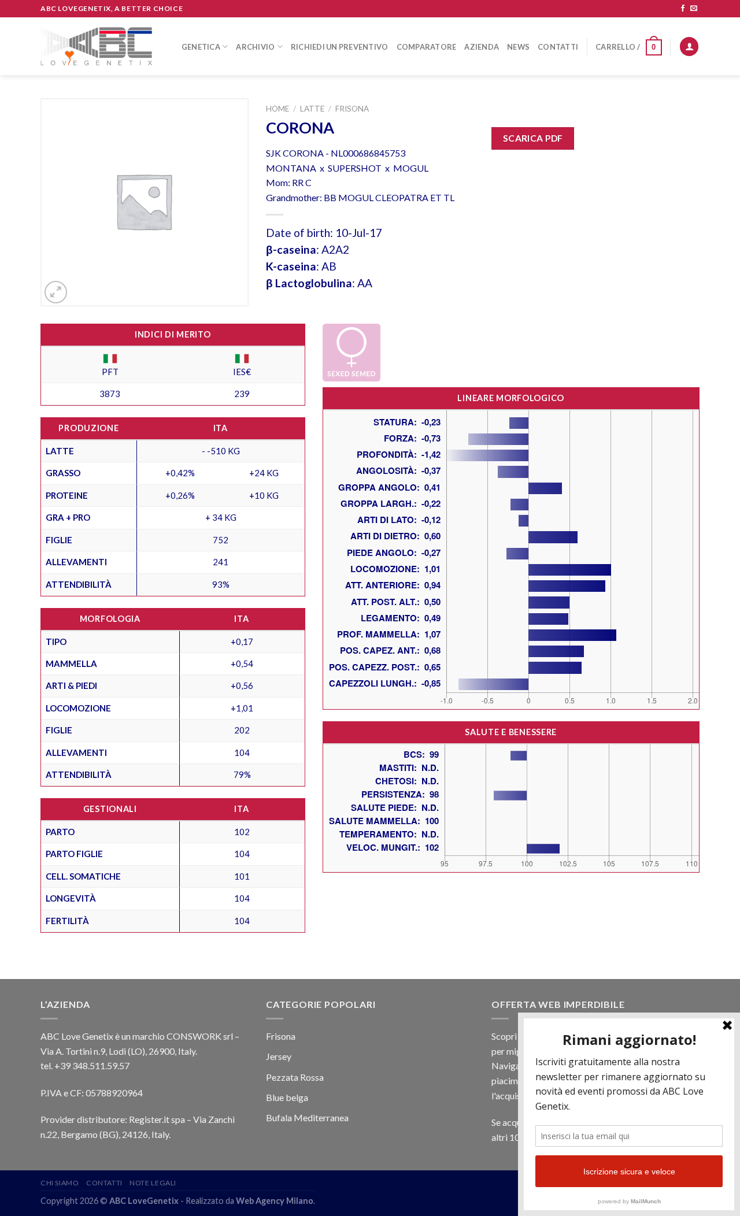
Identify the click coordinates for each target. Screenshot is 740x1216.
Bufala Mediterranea (307, 1117)
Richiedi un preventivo (339, 46)
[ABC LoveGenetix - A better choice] (96, 46)
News (518, 46)
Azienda (481, 46)
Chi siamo (59, 1182)
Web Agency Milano (274, 1201)
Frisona (352, 108)
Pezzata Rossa (295, 1077)
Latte (312, 108)
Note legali (153, 1182)
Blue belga (287, 1097)
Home (277, 108)
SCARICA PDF (533, 138)
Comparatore (427, 46)
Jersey (278, 1056)
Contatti (558, 46)
